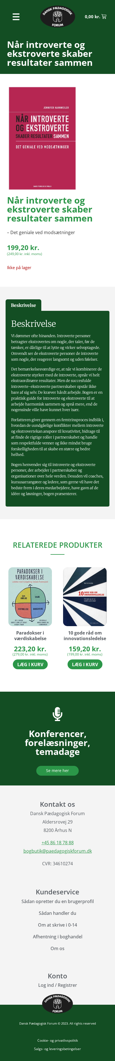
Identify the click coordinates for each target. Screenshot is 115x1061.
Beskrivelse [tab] (23, 305)
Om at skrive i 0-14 (57, 925)
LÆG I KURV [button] (30, 664)
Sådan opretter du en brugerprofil (57, 901)
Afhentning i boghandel (57, 937)
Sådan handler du (57, 913)
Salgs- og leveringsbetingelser (57, 1048)
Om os (57, 948)
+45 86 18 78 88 (58, 843)
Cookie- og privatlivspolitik (57, 1040)
